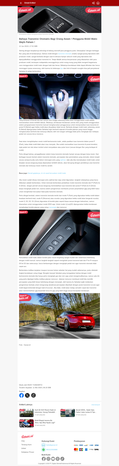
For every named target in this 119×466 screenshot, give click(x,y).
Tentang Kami (26, 445)
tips (61, 68)
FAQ (23, 441)
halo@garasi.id (51, 445)
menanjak (52, 207)
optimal (63, 160)
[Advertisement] (59, 367)
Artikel (23, 448)
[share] (93, 3)
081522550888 (51, 450)
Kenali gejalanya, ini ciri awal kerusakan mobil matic (47, 173)
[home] (98, 3)
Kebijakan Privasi (27, 452)
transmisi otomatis (64, 54)
